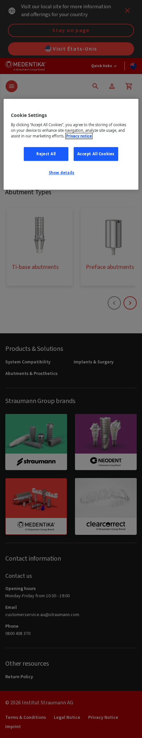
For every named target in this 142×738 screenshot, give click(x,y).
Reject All (46, 153)
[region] (71, 144)
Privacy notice (79, 135)
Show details (62, 172)
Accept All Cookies (96, 153)
